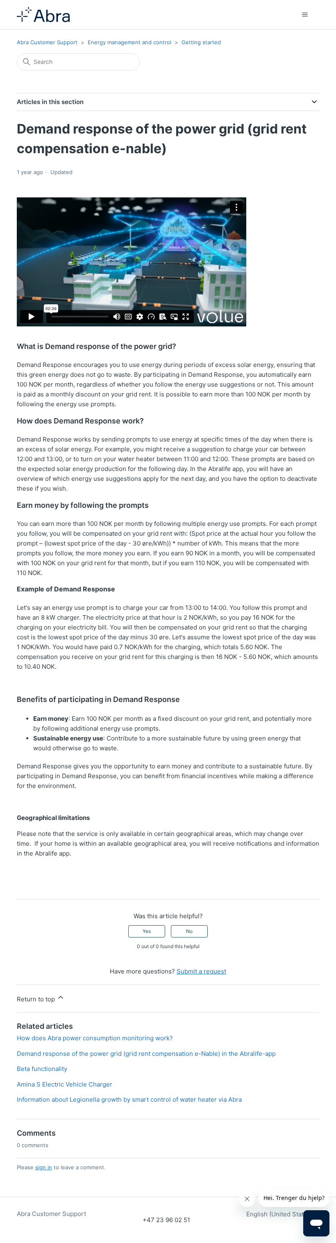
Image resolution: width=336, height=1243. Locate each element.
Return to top (37, 999)
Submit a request (201, 971)
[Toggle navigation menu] (304, 14)
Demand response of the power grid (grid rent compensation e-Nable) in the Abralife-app (146, 1053)
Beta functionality (42, 1069)
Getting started (201, 42)
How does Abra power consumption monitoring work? (95, 1038)
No (189, 931)
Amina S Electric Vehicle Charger (64, 1084)
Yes (147, 931)
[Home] (43, 14)
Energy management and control (129, 42)
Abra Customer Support (47, 42)
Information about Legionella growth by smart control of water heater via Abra (129, 1099)
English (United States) (280, 1214)
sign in (43, 1167)
